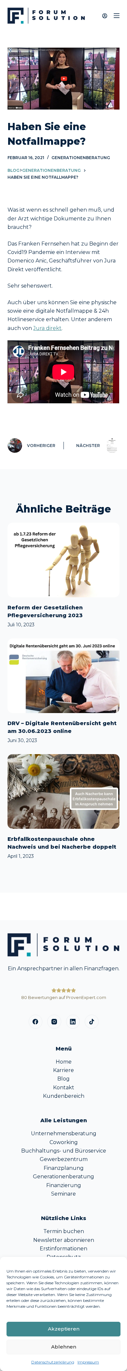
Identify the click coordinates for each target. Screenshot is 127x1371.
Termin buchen (63, 1231)
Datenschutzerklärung (52, 1362)
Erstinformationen (63, 1248)
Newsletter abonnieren (63, 1240)
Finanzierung (63, 1185)
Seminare (63, 1194)
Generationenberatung (80, 157)
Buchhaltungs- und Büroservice (63, 1151)
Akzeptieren (63, 1329)
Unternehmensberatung (63, 1133)
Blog (13, 170)
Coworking (63, 1142)
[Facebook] (36, 1022)
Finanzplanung (64, 1168)
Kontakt (63, 1087)
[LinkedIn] (73, 1022)
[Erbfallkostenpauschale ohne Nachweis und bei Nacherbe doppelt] (63, 791)
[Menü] (117, 16)
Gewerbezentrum (64, 1159)
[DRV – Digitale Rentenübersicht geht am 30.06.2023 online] (63, 675)
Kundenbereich (63, 1096)
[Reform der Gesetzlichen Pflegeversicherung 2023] (63, 560)
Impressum (88, 1362)
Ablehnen (63, 1347)
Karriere (63, 1070)
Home (64, 1062)
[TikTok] (92, 1022)
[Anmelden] (104, 15)
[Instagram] (54, 1022)
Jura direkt (47, 328)
